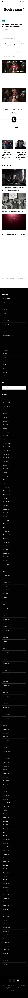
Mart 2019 (5, 725)
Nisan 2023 (6, 546)
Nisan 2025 (6, 457)
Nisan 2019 (6, 722)
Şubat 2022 (6, 597)
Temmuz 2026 (6, 402)
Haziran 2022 (6, 582)
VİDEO (4, 375)
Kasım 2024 (6, 476)
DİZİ (4, 306)
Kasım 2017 (6, 784)
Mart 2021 (5, 637)
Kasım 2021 (6, 608)
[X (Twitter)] (14, 980)
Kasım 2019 (6, 696)
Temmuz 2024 (6, 491)
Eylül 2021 (5, 615)
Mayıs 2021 (6, 630)
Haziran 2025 (6, 450)
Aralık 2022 (6, 560)
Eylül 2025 (5, 439)
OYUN (4, 357)
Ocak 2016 (5, 865)
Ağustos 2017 (6, 795)
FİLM (4, 317)
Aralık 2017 (6, 780)
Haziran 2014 (6, 935)
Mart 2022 (5, 593)
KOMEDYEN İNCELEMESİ (9, 335)
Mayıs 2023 (6, 542)
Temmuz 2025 (6, 446)
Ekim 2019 (5, 700)
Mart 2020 (5, 681)
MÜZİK (5, 353)
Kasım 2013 (6, 960)
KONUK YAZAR (7, 339)
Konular (5, 342)
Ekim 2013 (5, 964)
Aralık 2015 (6, 869)
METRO (5, 346)
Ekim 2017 (5, 788)
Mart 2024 (5, 505)
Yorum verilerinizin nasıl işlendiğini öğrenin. (16, 278)
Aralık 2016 (6, 824)
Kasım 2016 (6, 828)
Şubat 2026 (6, 421)
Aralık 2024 (6, 472)
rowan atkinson (17, 109)
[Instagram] (18, 980)
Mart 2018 (5, 769)
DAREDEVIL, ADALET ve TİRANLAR (10, 232)
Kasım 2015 (6, 872)
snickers (13, 112)
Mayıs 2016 (6, 850)
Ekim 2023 (5, 524)
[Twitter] (15, 33)
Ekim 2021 (5, 612)
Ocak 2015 (5, 909)
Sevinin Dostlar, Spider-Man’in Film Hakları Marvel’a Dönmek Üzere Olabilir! (7, 156)
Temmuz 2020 (6, 667)
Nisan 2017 (6, 810)
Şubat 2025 (6, 465)
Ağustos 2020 (6, 663)
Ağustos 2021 (6, 619)
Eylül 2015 (5, 880)
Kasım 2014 (6, 916)
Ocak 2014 (5, 953)
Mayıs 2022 (6, 586)
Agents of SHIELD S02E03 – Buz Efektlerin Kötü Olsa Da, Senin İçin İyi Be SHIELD (21, 156)
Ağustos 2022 (6, 575)
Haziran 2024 (6, 494)
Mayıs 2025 (6, 454)
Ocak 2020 (5, 689)
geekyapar (5, 29)
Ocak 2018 (5, 777)
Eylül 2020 (5, 659)
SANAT (5, 361)
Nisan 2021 (6, 634)
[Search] (20, 1)
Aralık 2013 (6, 957)
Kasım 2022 (6, 564)
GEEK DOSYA (6, 320)
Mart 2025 (5, 461)
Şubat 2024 (6, 509)
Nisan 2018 (6, 766)
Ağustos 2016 (6, 839)
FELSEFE (5, 313)
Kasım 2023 (6, 520)
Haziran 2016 (6, 846)
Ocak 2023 (5, 557)
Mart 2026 (5, 417)
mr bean (7, 109)
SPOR (4, 364)
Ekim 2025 (5, 435)
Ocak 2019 (5, 733)
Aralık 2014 (6, 913)
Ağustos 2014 (6, 927)
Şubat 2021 (6, 641)
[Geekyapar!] (14, 9)
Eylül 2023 (5, 527)
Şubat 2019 (6, 729)
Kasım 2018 (6, 740)
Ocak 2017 (5, 821)
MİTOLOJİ (5, 350)
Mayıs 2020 (6, 674)
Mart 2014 (5, 946)
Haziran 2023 (6, 538)
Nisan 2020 (6, 678)
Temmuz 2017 (6, 799)
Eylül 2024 (5, 483)
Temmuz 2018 (6, 755)
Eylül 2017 (5, 791)
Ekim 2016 (5, 832)
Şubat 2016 (6, 861)
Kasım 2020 (6, 652)
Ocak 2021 (5, 645)
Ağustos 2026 (6, 399)
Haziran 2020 (6, 670)
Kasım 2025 (6, 432)
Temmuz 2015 (6, 887)
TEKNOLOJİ (6, 372)
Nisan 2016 (6, 854)
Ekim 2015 (5, 876)
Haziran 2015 (6, 891)
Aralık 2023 (6, 516)
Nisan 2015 (6, 898)
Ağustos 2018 (6, 751)
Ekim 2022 (5, 568)
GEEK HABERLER (7, 324)
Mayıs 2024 (6, 498)
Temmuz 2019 (6, 711)
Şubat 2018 (6, 773)
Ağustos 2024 (6, 487)
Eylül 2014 (5, 924)
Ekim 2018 (5, 744)
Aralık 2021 (6, 604)
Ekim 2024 (5, 480)
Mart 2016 (5, 858)
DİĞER (3, 21)
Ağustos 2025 (6, 443)
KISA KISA (5, 331)
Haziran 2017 (6, 802)
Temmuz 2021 (6, 623)
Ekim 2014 (5, 920)
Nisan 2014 (6, 942)
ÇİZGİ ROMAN (6, 298)
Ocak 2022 (5, 601)
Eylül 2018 (5, 747)
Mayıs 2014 (6, 938)
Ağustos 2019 (6, 707)
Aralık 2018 (6, 736)
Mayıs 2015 (6, 894)
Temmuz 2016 (6, 843)
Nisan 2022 (6, 590)
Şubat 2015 (6, 905)
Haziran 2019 (6, 714)
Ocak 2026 (5, 424)
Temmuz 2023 (6, 535)
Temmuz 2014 (6, 931)
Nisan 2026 (6, 413)
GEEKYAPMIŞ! (6, 328)
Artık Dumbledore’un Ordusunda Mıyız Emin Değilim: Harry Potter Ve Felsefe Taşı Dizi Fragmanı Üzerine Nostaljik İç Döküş (13, 189)
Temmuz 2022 (6, 579)
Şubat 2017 (6, 817)
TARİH (4, 368)
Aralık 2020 (6, 648)
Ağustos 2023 (6, 531)
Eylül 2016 (5, 836)
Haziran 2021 (6, 626)
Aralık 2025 (6, 428)
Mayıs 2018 (6, 762)
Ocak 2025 (5, 468)
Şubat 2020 (6, 685)
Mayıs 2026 (6, 410)
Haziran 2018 (6, 758)
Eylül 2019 (5, 703)
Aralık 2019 (6, 692)
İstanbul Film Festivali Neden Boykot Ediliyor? (13, 211)
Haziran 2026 (6, 406)
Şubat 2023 (6, 553)
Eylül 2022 (5, 571)
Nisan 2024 (6, 501)
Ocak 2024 (5, 513)
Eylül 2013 (5, 968)
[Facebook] (12, 33)
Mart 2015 (5, 902)
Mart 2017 (5, 813)
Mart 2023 (5, 549)
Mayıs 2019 (6, 718)
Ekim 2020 (5, 656)
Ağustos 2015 (6, 883)
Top (14, 995)
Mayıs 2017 (6, 806)
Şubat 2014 (6, 949)
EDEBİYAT (5, 309)
